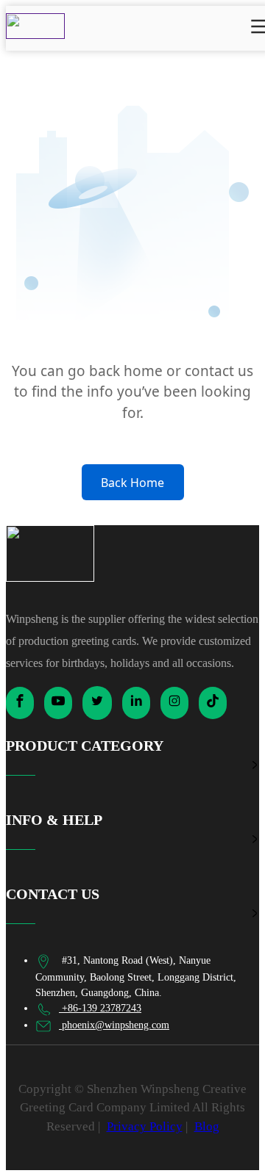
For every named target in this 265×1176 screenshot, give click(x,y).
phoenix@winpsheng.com (114, 1025)
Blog (206, 1126)
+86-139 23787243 (100, 1008)
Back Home (132, 483)
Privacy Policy (145, 1126)
